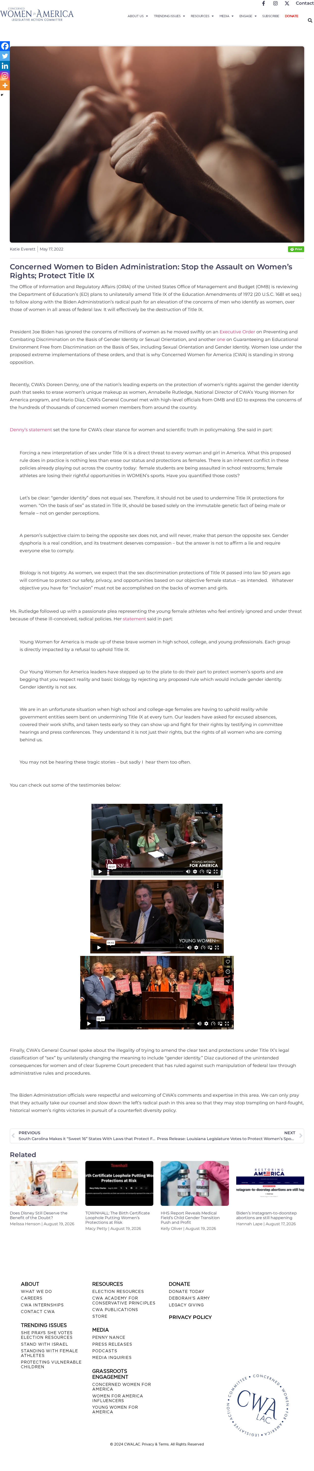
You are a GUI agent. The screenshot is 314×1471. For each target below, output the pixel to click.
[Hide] (2, 95)
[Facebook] (5, 46)
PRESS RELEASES (112, 1344)
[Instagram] (5, 75)
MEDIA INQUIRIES (111, 1357)
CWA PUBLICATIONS (115, 1309)
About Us (136, 16)
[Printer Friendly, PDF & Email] (296, 250)
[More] (5, 85)
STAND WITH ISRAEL (44, 1344)
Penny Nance (108, 1337)
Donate (291, 16)
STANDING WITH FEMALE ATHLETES (49, 1353)
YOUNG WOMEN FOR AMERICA (115, 1409)
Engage (245, 16)
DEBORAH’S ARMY (189, 1298)
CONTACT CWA (38, 1311)
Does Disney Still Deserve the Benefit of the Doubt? (38, 1215)
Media (224, 16)
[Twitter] (5, 56)
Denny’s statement (31, 429)
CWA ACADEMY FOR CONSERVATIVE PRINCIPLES (123, 1300)
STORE (99, 1316)
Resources (200, 16)
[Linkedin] (5, 66)
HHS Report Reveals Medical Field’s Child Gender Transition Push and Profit (190, 1218)
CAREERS (31, 1298)
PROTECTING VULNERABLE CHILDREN (51, 1364)
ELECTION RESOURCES (118, 1291)
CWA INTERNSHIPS (42, 1305)
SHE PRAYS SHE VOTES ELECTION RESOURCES (47, 1335)
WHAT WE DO (36, 1291)
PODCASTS (104, 1351)
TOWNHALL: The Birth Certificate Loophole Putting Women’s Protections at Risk (117, 1218)
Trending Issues (167, 16)
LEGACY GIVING (186, 1305)
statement (134, 619)
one (221, 339)
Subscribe (270, 16)
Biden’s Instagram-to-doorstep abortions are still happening (266, 1215)
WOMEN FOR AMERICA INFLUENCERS (117, 1398)
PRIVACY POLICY (190, 1317)
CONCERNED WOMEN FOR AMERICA (121, 1387)
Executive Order (237, 332)
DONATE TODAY (186, 1291)
